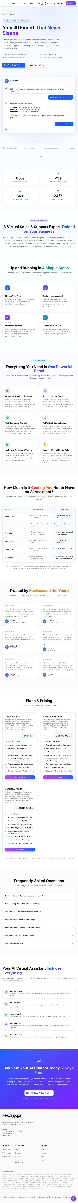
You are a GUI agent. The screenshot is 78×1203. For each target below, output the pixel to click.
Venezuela (57, 1174)
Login (42, 1156)
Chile (41, 1174)
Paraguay (4, 1176)
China (48, 1182)
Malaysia (25, 1184)
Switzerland (54, 1180)
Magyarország (6, 1182)
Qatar (59, 1184)
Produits (14, 3)
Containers (6, 1156)
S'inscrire (70, 3)
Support (32, 3)
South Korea (54, 1182)
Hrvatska (60, 1180)
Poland (4, 1180)
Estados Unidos (6, 1174)
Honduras (35, 1176)
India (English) (67, 1182)
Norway (15, 1180)
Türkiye (55, 1186)
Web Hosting (6, 1149)
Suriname (21, 1178)
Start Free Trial (20, 777)
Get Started (58, 777)
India (61, 1182)
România (33, 1182)
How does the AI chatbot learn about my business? (24, 896)
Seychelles (39, 1188)
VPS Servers (6, 1153)
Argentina (36, 1174)
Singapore (19, 1186)
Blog (23, 3)
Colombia (46, 1174)
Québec (20, 1174)
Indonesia (5, 1184)
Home (4, 14)
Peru (51, 1174)
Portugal (72, 1178)
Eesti (65, 1180)
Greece (71, 1180)
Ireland (18, 1182)
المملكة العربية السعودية (68, 1184)
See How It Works (37, 65)
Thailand (19, 1184)
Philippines (32, 1184)
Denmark (21, 1180)
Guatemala (29, 1176)
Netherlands (58, 1178)
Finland (27, 1180)
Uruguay (69, 1174)
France (44, 1178)
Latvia (22, 1182)
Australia (70, 1186)
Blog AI (17, 1149)
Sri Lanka (54, 1184)
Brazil (30, 1174)
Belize (69, 1176)
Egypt (20, 1188)
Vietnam (38, 1184)
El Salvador (43, 1176)
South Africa (14, 1188)
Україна (60, 1186)
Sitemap (43, 1153)
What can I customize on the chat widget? (20, 920)
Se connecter (58, 3)
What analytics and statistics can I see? (19, 935)
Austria (32, 1180)
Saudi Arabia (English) (8, 1186)
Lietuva (27, 1182)
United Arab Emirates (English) (31, 1186)
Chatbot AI (18, 1153)
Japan (44, 1182)
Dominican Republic (19, 1176)
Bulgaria (37, 1180)
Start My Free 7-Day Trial (37, 1093)
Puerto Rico (63, 1176)
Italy (53, 1178)
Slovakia (38, 1182)
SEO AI (17, 1156)
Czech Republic (45, 1180)
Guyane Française (7, 1178)
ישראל (64, 1186)
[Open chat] (73, 1198)
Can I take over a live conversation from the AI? (23, 912)
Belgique (65, 1178)
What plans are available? (14, 943)
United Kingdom (29, 1178)
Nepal (43, 1184)
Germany (38, 1178)
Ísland (13, 1182)
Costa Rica (50, 1176)
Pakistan (48, 1184)
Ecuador (63, 1174)
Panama (56, 1176)
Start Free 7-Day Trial (12, 65)
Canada (15, 1174)
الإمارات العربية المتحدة (46, 1186)
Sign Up (43, 1160)
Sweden (10, 1180)
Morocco (26, 1188)
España (49, 1178)
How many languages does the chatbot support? (23, 927)
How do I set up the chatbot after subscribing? (22, 904)
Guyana (16, 1178)
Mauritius (32, 1188)
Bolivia (10, 1176)
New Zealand (6, 1188)
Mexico (26, 1174)
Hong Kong (12, 1184)
